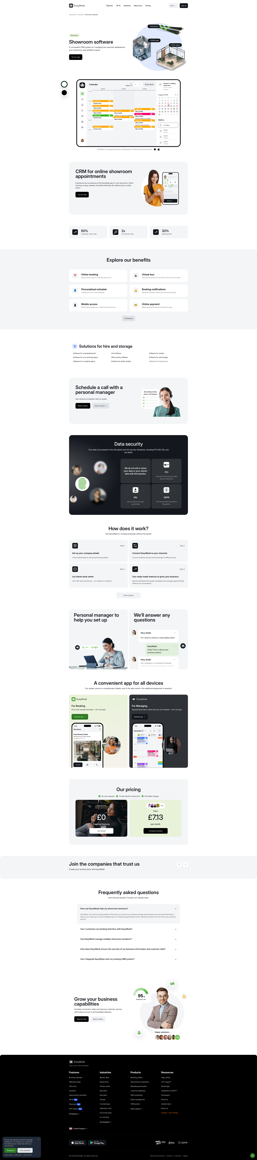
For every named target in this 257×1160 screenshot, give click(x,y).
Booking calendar (75, 1077)
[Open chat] (252, 1155)
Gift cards (72, 1086)
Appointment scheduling (140, 1082)
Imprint (169, 1156)
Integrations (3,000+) (169, 1091)
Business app (138, 717)
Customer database (138, 1091)
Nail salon (103, 1091)
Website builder (75, 1082)
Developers (165, 1095)
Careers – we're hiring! (169, 1113)
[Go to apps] (155, 149)
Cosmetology (105, 1104)
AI (119, 6)
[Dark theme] (64, 92)
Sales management (138, 1099)
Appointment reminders (78, 1095)
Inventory (72, 1091)
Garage (102, 1099)
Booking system (136, 1077)
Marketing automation (139, 1086)
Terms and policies (157, 1156)
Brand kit (164, 1099)
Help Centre (165, 1077)
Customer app (78, 717)
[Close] (38, 1139)
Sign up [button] (183, 5)
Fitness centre (105, 1086)
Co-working (104, 1117)
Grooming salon (106, 1113)
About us (164, 1108)
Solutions (127, 6)
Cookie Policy (18, 1154)
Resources (138, 6)
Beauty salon (104, 1077)
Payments (74, 1104)
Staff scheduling (137, 1095)
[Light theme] (64, 84)
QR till (73, 1099)
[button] (179, 864)
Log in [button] (172, 5)
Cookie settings (8, 1154)
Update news (166, 1104)
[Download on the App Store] (77, 1142)
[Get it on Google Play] (97, 1142)
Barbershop (104, 1082)
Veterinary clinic (106, 1108)
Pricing (148, 6)
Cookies (178, 1156)
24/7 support (166, 1082)
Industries (80, 14)
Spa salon (103, 1095)
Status (185, 1156)
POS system (75, 1109)
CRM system (135, 1104)
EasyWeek (72, 14)
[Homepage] (77, 6)
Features (109, 6)
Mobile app (165, 1086)
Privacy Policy (27, 1154)
